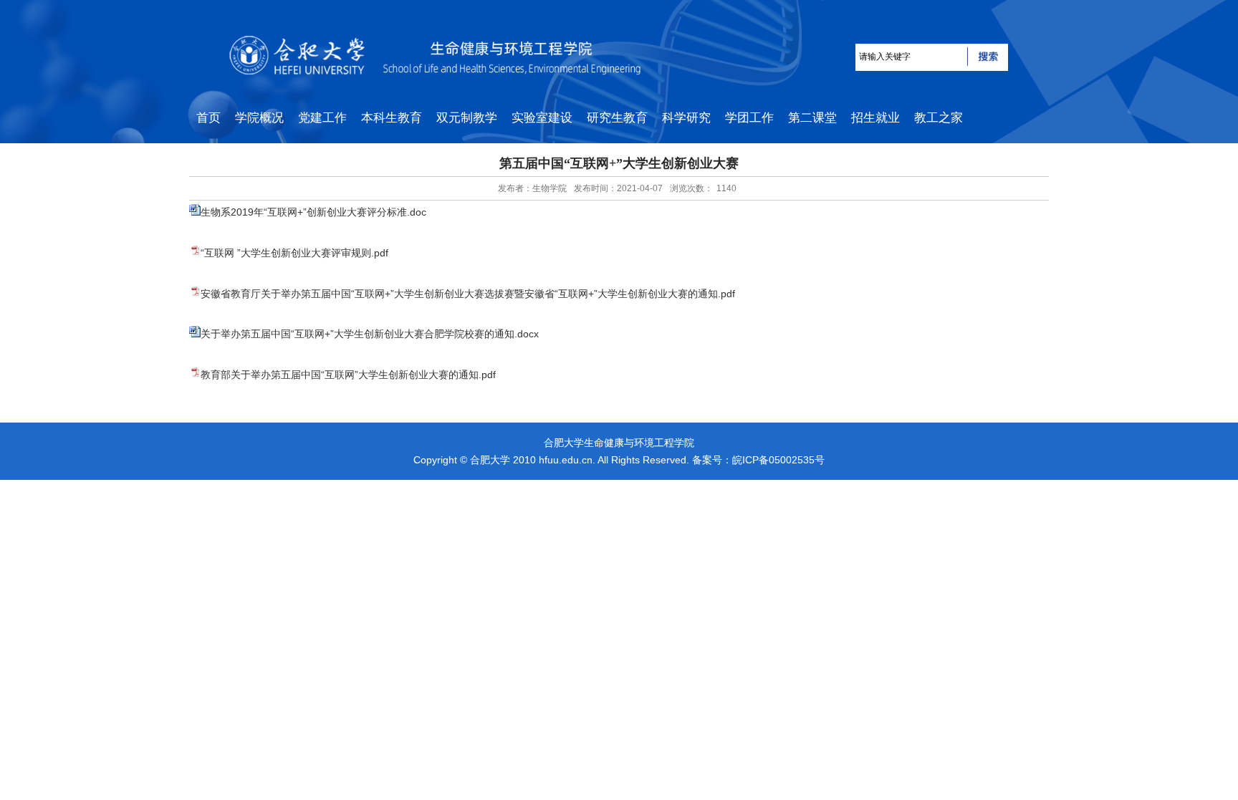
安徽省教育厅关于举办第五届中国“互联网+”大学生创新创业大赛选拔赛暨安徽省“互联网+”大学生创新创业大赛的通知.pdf (468, 293)
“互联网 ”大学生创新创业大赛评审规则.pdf (294, 253)
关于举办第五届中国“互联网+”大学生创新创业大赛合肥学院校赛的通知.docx (370, 333)
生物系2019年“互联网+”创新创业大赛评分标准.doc (313, 212)
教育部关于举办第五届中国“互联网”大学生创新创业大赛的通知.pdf (348, 374)
